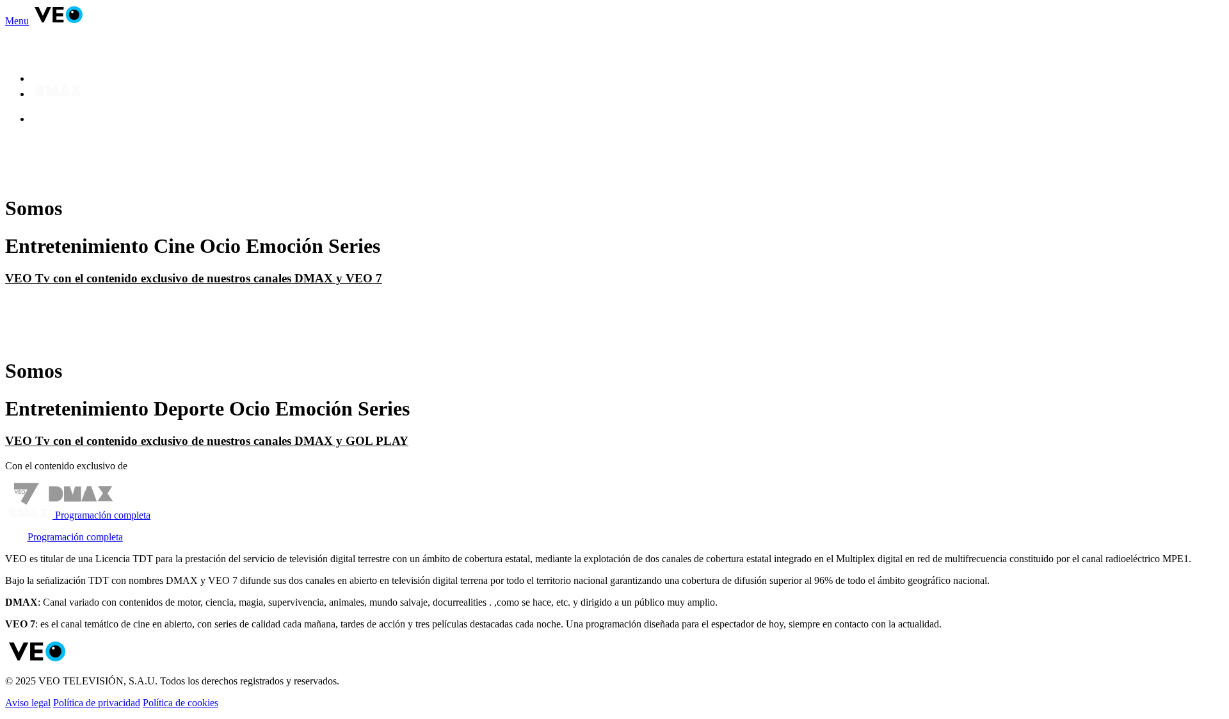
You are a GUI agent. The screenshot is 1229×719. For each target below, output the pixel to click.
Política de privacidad (96, 702)
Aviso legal (28, 702)
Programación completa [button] (101, 515)
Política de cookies (180, 702)
